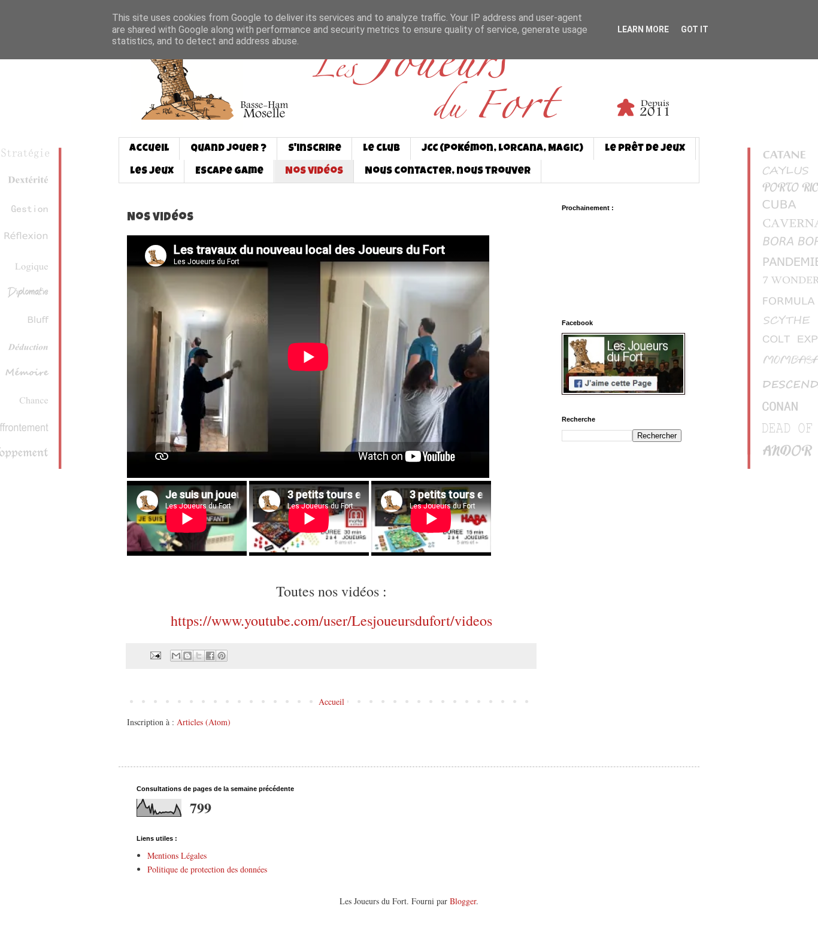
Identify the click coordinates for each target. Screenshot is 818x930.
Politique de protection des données (207, 869)
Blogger (463, 901)
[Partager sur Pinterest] (222, 656)
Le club (381, 149)
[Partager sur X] (199, 656)
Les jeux (152, 171)
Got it (694, 29)
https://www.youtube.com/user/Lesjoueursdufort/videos (331, 620)
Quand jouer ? (228, 149)
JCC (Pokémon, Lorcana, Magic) (502, 149)
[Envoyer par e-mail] (176, 656)
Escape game (229, 171)
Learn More (643, 29)
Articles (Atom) (204, 722)
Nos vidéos (314, 171)
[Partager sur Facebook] (210, 656)
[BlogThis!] (187, 656)
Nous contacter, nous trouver (448, 171)
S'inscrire (314, 149)
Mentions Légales (177, 855)
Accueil (149, 149)
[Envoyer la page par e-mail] (155, 655)
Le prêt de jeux (645, 149)
